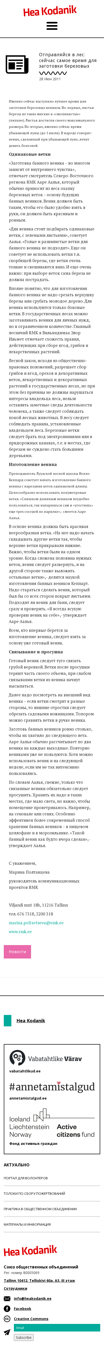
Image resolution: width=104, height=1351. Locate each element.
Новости (17, 951)
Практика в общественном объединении (40, 1209)
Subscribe (24, 1337)
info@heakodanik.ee (32, 1298)
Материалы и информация (27, 1224)
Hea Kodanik (30, 1020)
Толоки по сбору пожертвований (34, 1193)
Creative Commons (31, 1318)
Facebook (22, 1308)
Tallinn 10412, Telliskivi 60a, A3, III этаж (39, 1280)
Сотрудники (15, 1288)
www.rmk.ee (20, 931)
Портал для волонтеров (26, 1178)
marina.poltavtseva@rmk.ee (36, 923)
